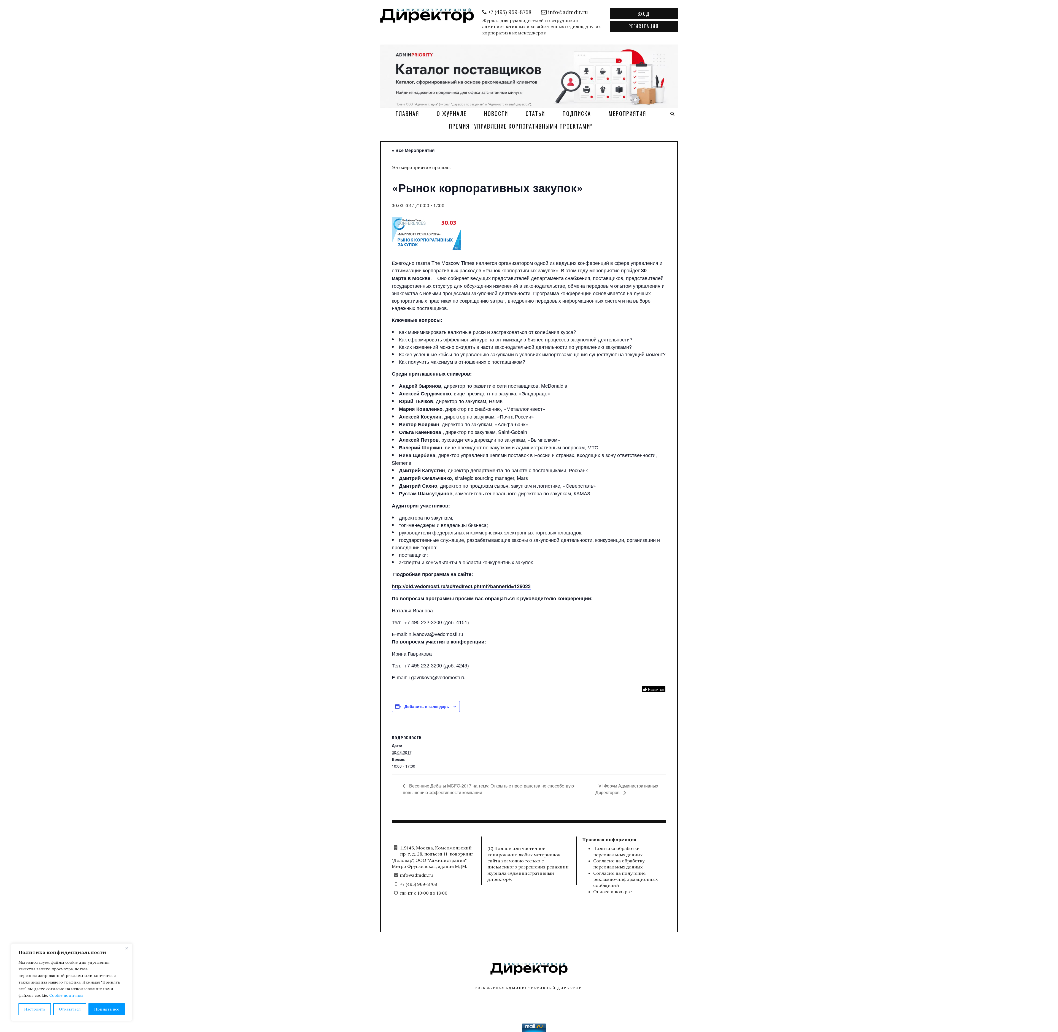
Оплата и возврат (612, 891)
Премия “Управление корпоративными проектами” (521, 126)
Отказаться (70, 1009)
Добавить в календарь (426, 706)
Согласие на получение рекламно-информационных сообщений (625, 879)
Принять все (106, 1009)
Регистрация (643, 26)
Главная (407, 113)
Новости (496, 113)
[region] (71, 982)
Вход (644, 13)
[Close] (126, 948)
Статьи (535, 113)
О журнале (451, 113)
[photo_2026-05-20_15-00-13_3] (529, 75)
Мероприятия (627, 113)
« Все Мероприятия (413, 150)
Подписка (577, 113)
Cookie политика (66, 995)
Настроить (34, 1009)
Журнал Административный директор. (535, 988)
